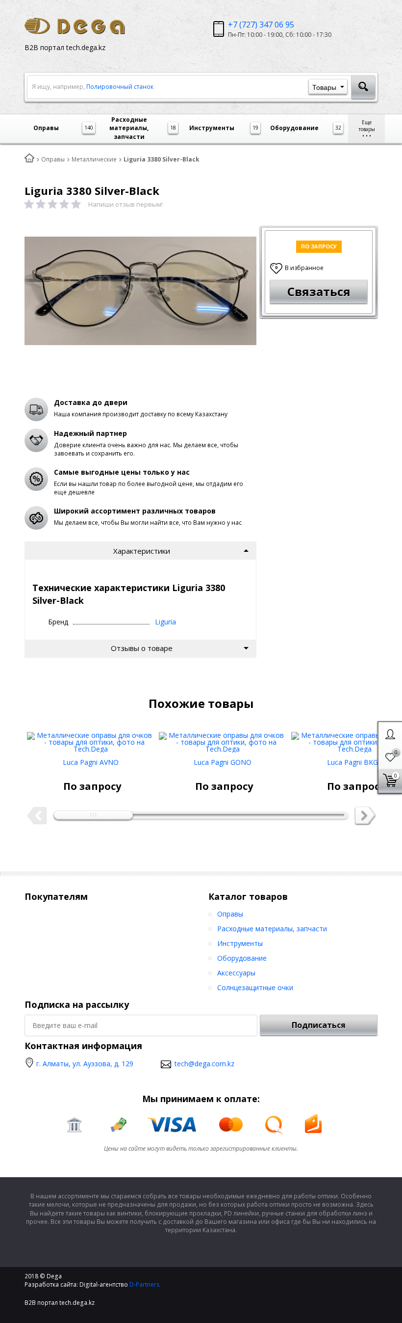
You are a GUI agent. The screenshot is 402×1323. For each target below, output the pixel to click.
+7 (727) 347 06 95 (261, 24)
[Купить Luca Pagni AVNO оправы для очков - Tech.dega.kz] (90, 739)
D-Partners (144, 1284)
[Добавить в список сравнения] (74, 775)
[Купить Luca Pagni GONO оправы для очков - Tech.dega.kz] (222, 739)
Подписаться (319, 1025)
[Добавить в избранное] (52, 775)
